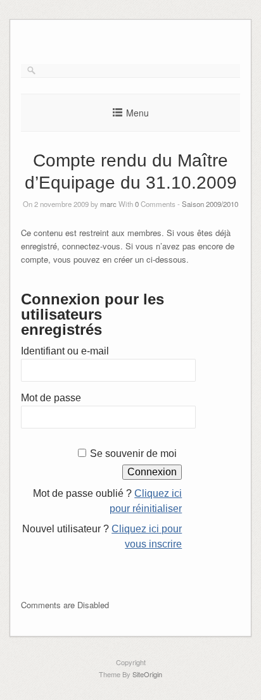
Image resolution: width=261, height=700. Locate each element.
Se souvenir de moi (133, 453)
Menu (137, 112)
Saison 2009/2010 (210, 204)
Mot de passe (51, 397)
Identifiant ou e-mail (65, 351)
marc (108, 204)
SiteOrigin (147, 674)
